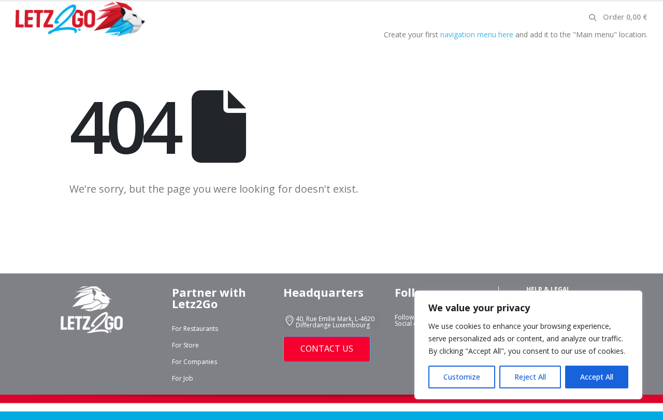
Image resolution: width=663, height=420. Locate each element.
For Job (182, 378)
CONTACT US (326, 348)
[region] (528, 345)
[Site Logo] (80, 19)
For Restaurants (195, 328)
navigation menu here (476, 34)
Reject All (530, 377)
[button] (592, 17)
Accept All (596, 377)
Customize (461, 377)
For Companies (194, 361)
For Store (185, 345)
